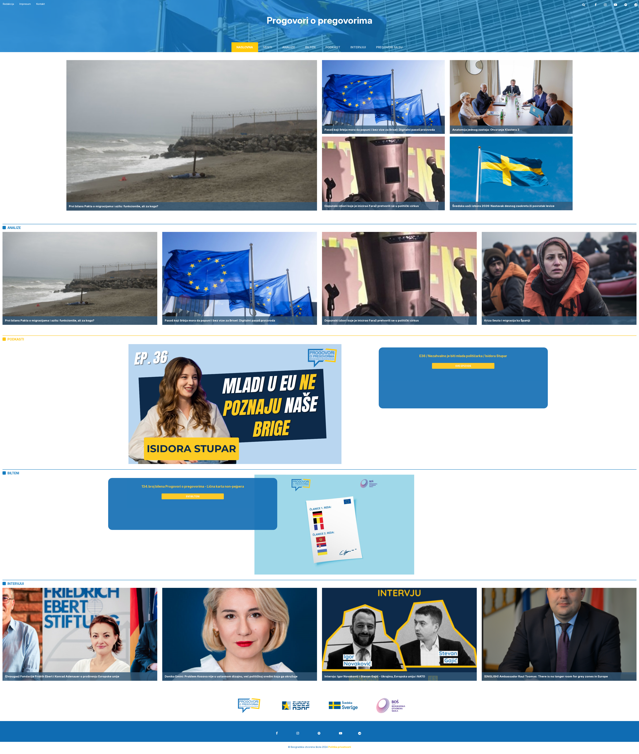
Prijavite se (319, 419)
